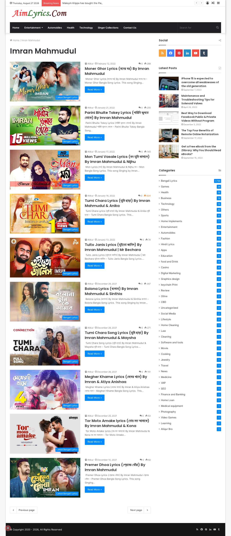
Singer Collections (108, 27)
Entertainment (32, 27)
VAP (163, 382)
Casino (165, 267)
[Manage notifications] (8, 528)
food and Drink (169, 261)
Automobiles (55, 27)
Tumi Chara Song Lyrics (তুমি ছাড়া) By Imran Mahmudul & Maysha (117, 335)
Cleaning (166, 336)
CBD (163, 302)
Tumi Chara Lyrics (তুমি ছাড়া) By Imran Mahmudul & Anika (117, 203)
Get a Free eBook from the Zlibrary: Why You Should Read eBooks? (201, 150)
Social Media (168, 313)
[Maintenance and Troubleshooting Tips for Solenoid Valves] (169, 101)
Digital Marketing (170, 273)
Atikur (90, 63)
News (164, 371)
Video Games (168, 417)
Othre (164, 296)
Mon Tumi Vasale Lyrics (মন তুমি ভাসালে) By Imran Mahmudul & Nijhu (117, 159)
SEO (163, 388)
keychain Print (169, 284)
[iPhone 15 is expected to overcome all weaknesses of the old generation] (169, 83)
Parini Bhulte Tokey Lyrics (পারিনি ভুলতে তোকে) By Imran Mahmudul (117, 115)
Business (166, 198)
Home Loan (167, 400)
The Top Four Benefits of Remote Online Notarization (200, 132)
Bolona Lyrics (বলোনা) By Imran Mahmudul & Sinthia (111, 291)
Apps (164, 250)
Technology (86, 27)
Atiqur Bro (167, 429)
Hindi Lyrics (167, 244)
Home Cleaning (170, 325)
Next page (136, 510)
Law (163, 330)
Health (70, 27)
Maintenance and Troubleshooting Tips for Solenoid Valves (197, 99)
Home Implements (171, 221)
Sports (165, 215)
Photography (168, 411)
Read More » (95, 89)
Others (165, 209)
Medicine (166, 377)
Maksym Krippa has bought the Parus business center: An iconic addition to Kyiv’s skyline (112, 3)
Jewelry (165, 359)
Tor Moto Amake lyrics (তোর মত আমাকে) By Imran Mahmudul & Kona (117, 423)
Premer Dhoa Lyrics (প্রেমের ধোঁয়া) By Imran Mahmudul (115, 467)
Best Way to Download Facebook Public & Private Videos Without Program (198, 116)
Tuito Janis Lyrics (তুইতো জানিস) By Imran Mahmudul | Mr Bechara (113, 247)
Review (165, 290)
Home (15, 27)
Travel (164, 365)
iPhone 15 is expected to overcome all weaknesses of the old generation (200, 82)
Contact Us (129, 27)
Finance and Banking (173, 394)
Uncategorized (169, 307)
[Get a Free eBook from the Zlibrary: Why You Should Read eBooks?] (169, 151)
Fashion (165, 238)
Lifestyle (166, 319)
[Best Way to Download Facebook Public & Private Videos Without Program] (169, 118)
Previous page (27, 510)
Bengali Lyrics (169, 180)
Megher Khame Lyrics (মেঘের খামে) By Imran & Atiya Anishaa (116, 379)
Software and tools (172, 342)
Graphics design (170, 278)
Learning (166, 423)
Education (167, 255)
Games (165, 186)
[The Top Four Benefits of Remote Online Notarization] (169, 135)
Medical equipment (172, 405)
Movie (164, 348)
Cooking (165, 354)
